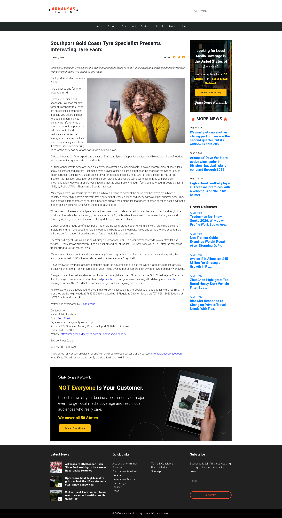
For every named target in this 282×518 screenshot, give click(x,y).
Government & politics (125, 479)
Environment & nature (124, 471)
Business (146, 26)
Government (129, 26)
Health (160, 26)
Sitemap (156, 471)
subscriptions (171, 279)
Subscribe (210, 495)
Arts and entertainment (125, 463)
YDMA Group (88, 304)
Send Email (64, 318)
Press (172, 26)
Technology (119, 483)
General (112, 26)
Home (100, 26)
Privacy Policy (159, 467)
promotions (109, 279)
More (183, 26)
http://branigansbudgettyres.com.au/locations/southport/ (93, 334)
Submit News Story (211, 92)
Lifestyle (117, 487)
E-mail (193, 480)
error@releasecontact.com (166, 353)
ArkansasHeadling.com (134, 513)
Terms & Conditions (162, 463)
